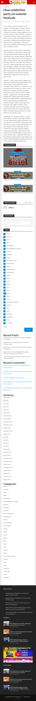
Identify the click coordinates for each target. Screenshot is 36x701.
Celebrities (6, 7)
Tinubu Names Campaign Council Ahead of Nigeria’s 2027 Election (17, 594)
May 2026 (6, 406)
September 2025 (8, 431)
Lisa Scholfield (7, 388)
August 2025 (6, 434)
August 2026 (6, 397)
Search (5, 327)
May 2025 (6, 443)
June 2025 (6, 440)
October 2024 (7, 464)
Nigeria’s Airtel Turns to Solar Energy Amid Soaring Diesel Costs (18, 159)
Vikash (5, 378)
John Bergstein (7, 382)
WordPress (17, 698)
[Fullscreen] (30, 662)
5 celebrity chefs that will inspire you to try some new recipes (18, 189)
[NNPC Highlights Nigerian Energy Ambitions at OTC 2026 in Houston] (6, 639)
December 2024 (7, 458)
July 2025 (5, 437)
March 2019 (6, 473)
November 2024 (7, 461)
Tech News (21, 152)
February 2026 (7, 416)
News (11, 622)
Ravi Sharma (6, 365)
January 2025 (7, 455)
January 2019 (7, 479)
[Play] (5, 662)
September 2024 (8, 467)
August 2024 (6, 470)
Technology (17, 154)
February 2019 (7, 476)
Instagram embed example (16, 378)
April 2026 (6, 410)
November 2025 (7, 425)
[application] (18, 654)
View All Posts (28, 202)
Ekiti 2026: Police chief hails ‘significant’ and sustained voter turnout (20, 624)
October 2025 (7, 428)
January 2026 (7, 419)
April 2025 (6, 446)
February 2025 (7, 452)
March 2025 (6, 449)
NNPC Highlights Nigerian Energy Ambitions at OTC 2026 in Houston (19, 640)
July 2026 (5, 400)
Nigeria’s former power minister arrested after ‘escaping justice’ (21, 632)
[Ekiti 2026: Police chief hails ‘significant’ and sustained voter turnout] (6, 623)
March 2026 (6, 413)
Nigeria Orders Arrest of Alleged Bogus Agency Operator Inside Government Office (16, 352)
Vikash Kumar (7, 371)
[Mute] (26, 662)
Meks (22, 697)
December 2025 (7, 422)
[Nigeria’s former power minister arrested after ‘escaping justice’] (6, 631)
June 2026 (6, 403)
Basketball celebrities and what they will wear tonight (18, 176)
